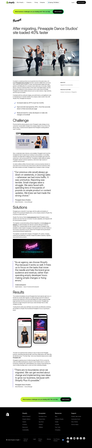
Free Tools (57, 427)
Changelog (57, 430)
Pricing (36, 2)
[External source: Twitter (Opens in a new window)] (71, 438)
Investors (24, 424)
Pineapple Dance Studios (22, 82)
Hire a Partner (74, 421)
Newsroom (25, 427)
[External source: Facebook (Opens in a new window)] (68, 438)
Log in (72, 2)
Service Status (74, 424)
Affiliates (41, 427)
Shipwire (15, 224)
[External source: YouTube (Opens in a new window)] (74, 438)
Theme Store (42, 419)
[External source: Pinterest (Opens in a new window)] (68, 441)
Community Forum (75, 419)
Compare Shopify (59, 419)
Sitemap (49, 439)
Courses (57, 424)
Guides (56, 421)
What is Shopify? (26, 416)
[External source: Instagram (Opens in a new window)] (78, 438)
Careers (24, 421)
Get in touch (81, 2)
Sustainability (25, 430)
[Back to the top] (7, 414)
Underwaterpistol (31, 217)
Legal (34, 439)
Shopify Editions (26, 419)
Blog (56, 416)
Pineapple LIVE (17, 357)
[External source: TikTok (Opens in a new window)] (81, 438)
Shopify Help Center (76, 416)
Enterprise (42, 2)
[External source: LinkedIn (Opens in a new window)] (84, 438)
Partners (41, 424)
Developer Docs (43, 416)
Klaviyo (46, 223)
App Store (41, 421)
